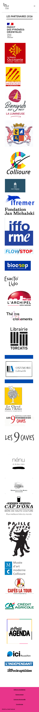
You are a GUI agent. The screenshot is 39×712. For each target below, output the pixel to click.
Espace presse (19, 694)
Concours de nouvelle (19, 699)
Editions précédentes (19, 690)
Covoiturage (19, 704)
